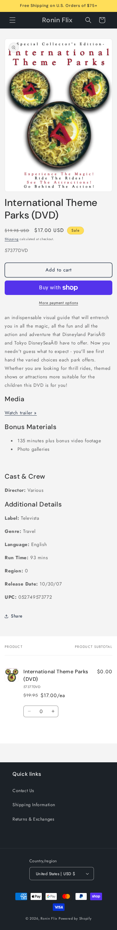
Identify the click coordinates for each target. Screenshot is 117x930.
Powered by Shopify (75, 918)
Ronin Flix (49, 918)
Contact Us (23, 790)
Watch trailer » (21, 412)
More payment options (58, 303)
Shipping (12, 239)
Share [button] (16, 616)
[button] (12, 20)
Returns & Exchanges (33, 819)
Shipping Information (33, 804)
